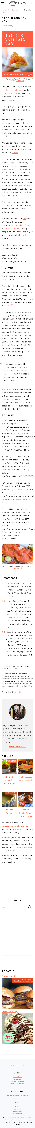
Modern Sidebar (24, 847)
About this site (17, 1077)
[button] (12, 306)
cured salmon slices (11, 93)
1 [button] (3, 583)
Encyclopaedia (17, 1109)
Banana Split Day (10, 1012)
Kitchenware (17, 1111)
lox (24, 219)
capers (15, 153)
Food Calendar (13, 10)
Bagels (18, 692)
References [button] (9, 577)
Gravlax (28, 225)
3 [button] (3, 632)
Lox (12, 225)
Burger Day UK (9, 976)
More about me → (17, 747)
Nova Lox (19, 225)
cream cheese (15, 90)
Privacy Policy (17, 1079)
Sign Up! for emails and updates (17, 1095)
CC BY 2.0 (20, 81)
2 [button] (3, 601)
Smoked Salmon (13, 228)
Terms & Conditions (17, 1083)
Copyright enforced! (17, 1081)
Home (4, 10)
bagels (5, 90)
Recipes (17, 1106)
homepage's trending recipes (16, 826)
